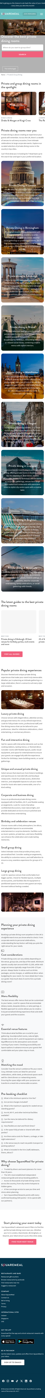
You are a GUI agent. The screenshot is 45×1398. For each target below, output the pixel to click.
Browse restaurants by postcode (12, 1280)
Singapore (4, 1318)
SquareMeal (10, 14)
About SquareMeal (7, 1295)
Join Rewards (30, 14)
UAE (2, 1321)
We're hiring (5, 1301)
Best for (5, 636)
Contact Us (5, 1298)
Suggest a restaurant (8, 1286)
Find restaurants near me (10, 1283)
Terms (3, 1303)
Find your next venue (22, 1242)
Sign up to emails (12, 1362)
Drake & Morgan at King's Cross (16, 120)
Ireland (3, 1315)
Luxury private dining (12, 714)
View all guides (12, 654)
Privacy (3, 1306)
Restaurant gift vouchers (10, 1277)
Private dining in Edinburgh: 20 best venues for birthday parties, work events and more (17, 642)
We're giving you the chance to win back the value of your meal (22, 4)
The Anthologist (10, 69)
